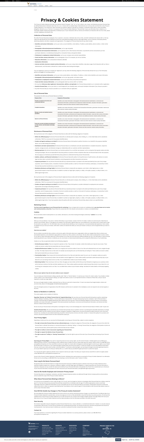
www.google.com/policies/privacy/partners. (57, 283)
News (124, 0)
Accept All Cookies (134, 439)
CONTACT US (138, 0)
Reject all (124, 439)
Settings (118, 439)
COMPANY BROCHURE (130, 0)
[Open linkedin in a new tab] (29, 431)
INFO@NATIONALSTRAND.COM (33, 426)
